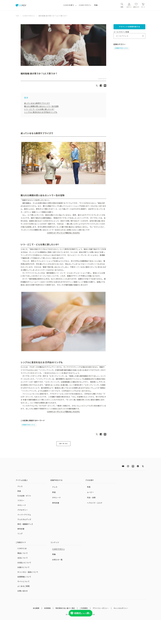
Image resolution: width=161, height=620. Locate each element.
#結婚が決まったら (28, 425)
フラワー (20, 501)
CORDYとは (22, 549)
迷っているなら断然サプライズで (37, 103)
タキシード (21, 505)
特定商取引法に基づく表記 (65, 608)
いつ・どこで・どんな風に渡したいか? (39, 109)
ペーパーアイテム (24, 515)
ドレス (20, 486)
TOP (17, 16)
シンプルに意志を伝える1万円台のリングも (40, 112)
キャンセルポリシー (121, 608)
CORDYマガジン (29, 16)
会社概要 (36, 608)
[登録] (142, 36)
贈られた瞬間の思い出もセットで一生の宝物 (41, 106)
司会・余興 (91, 498)
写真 (88, 487)
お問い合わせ (22, 591)
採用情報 (47, 608)
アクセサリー (22, 510)
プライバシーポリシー (101, 608)
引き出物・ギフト (24, 496)
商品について (22, 553)
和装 (19, 491)
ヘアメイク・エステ (94, 503)
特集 (54, 554)
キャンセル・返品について (27, 572)
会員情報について (24, 577)
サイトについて (23, 582)
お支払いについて (24, 563)
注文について (22, 558)
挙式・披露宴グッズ (25, 524)
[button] (69, 5)
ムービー (90, 492)
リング (20, 534)
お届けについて (23, 567)
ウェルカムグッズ (24, 519)
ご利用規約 (84, 608)
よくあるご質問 (23, 586)
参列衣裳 (20, 529)
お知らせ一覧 (57, 560)
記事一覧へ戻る (63, 443)
